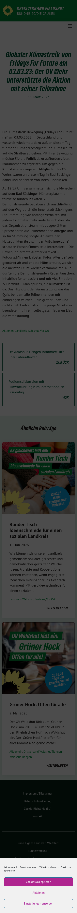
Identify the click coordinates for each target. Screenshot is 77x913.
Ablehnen (39, 893)
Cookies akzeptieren (38, 882)
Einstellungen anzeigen (38, 903)
